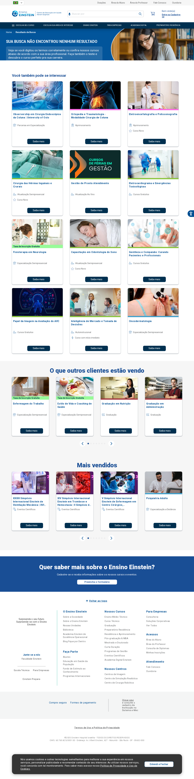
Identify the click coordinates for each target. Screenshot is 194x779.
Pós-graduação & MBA (116, 638)
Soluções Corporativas (158, 621)
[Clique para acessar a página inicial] (36, 17)
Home (9, 32)
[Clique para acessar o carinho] (153, 14)
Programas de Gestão (116, 651)
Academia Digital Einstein (118, 660)
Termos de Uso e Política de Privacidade (97, 727)
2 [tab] (91, 443)
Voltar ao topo (98, 600)
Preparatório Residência (117, 630)
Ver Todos (151, 625)
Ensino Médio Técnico (116, 617)
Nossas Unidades (72, 625)
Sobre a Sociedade (73, 617)
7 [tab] (104, 443)
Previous (83, 444)
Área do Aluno (118, 3)
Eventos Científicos (115, 655)
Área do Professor (139, 3)
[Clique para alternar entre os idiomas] (18, 2)
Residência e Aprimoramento (120, 634)
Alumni (66, 657)
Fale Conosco (160, 3)
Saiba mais (38, 141)
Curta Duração (112, 647)
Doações (101, 3)
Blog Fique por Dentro (74, 641)
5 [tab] (99, 443)
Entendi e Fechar (159, 764)
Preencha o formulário (97, 582)
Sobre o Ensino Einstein (75, 621)
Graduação (110, 625)
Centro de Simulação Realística (121, 678)
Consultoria (152, 617)
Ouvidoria (176, 3)
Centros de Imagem (115, 674)
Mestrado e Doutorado (116, 642)
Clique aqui (128, 700)
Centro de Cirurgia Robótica (119, 683)
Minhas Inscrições (155, 652)
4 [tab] (96, 443)
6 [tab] (102, 443)
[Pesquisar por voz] (69, 14)
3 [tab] (93, 443)
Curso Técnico (112, 621)
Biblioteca (68, 630)
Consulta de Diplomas (157, 648)
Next (111, 444)
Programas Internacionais (76, 676)
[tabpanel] (30, 406)
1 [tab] (88, 443)
